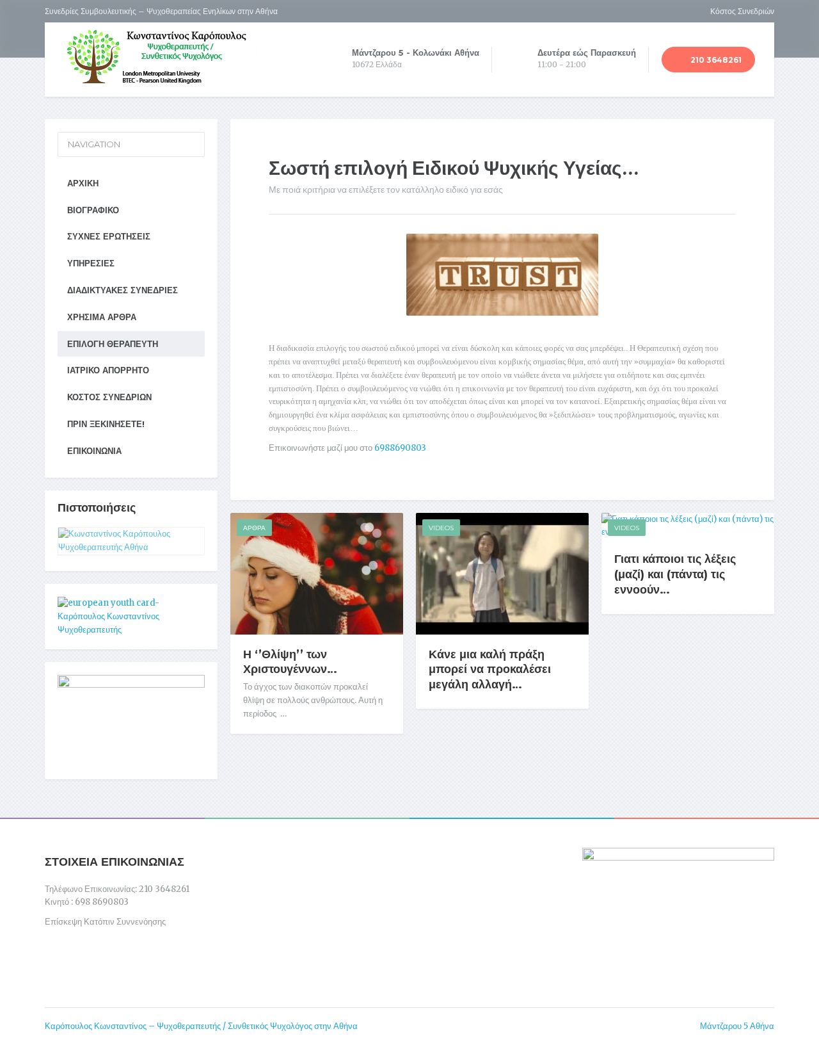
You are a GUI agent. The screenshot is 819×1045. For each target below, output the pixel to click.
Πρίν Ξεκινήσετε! (106, 424)
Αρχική (83, 183)
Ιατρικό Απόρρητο (108, 370)
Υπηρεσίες (91, 263)
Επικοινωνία (94, 451)
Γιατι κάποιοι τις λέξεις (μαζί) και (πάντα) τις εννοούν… (675, 574)
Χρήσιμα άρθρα (101, 317)
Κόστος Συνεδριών (742, 11)
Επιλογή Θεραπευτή (112, 344)
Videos (441, 528)
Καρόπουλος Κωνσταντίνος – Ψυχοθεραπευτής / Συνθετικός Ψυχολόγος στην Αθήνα (201, 1026)
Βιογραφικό (93, 210)
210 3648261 (715, 60)
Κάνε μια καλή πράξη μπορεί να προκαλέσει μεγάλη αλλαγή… (490, 669)
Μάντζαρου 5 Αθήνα (737, 1026)
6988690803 (400, 447)
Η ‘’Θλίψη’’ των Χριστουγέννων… (290, 662)
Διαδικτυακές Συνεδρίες (122, 290)
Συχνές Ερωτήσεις (108, 236)
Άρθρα (254, 528)
